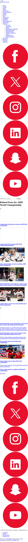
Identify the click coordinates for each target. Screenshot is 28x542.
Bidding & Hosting (10, 36)
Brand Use (5, 39)
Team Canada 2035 (7, 21)
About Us (5, 23)
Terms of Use (6, 536)
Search (1, 198)
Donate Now (6, 10)
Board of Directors (10, 30)
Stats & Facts (6, 17)
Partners (5, 14)
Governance (8, 26)
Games (4, 9)
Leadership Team (10, 31)
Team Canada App (7, 12)
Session (7, 34)
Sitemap (5, 533)
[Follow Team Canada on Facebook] (15, 68)
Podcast (4, 13)
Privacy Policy (6, 535)
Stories (4, 5)
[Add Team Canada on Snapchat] (15, 170)
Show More (2, 373)
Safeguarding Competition (12, 29)
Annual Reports (9, 35)
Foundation (5, 18)
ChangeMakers (8, 538)
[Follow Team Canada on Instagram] (15, 119)
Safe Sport (5, 38)
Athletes (5, 7)
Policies (7, 27)
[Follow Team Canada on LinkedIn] (15, 145)
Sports (4, 8)
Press (4, 16)
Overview (8, 25)
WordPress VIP (15, 540)
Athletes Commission (10, 32)
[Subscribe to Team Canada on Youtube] (15, 196)
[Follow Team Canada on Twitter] (15, 94)
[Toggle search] (0, 3)
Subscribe (5, 40)
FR (2, 0)
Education (5, 20)
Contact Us (5, 42)
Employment (6, 22)
